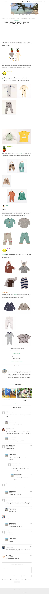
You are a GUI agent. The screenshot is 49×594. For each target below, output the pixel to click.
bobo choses (20, 153)
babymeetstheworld (12, 369)
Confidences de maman (10, 428)
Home (3, 18)
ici (24, 215)
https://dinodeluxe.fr (16, 353)
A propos (30, 1)
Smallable (15, 294)
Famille (13, 1)
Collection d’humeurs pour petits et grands (9, 212)
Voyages (16, 1)
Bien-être (9, 1)
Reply (31, 421)
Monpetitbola (8, 555)
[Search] (44, 1)
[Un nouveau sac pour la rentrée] (9, 393)
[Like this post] (14, 365)
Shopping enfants (12, 18)
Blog (27, 1)
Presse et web (27, 589)
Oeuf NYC (4, 254)
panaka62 (7, 515)
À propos (15, 589)
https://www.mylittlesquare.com (16, 361)
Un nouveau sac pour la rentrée (9, 399)
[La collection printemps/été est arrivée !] (24, 393)
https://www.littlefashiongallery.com (16, 350)
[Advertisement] (17, 34)
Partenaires (21, 589)
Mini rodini (4, 78)
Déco (24, 1)
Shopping (21, 1)
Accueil (5, 1)
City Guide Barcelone (36, 1)
